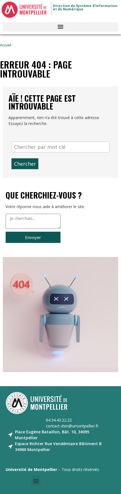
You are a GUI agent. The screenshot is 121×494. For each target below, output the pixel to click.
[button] (60, 26)
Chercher (25, 163)
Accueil (5, 45)
